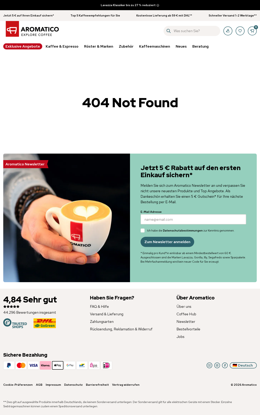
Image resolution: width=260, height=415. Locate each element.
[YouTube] (209, 365)
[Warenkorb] (252, 30)
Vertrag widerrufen (126, 385)
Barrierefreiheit (97, 385)
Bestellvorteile (188, 329)
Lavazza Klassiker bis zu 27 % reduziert (128, 5)
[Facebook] (225, 365)
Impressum (53, 385)
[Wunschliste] (240, 30)
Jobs (180, 336)
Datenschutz (73, 385)
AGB (39, 385)
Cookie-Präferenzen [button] (18, 385)
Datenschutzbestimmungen (183, 230)
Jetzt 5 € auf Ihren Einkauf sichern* (28, 15)
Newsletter (186, 321)
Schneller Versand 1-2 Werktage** (233, 15)
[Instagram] (217, 365)
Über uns (184, 306)
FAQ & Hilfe (99, 306)
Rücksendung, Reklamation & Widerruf (121, 329)
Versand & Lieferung (106, 314)
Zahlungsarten (102, 321)
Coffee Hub (186, 314)
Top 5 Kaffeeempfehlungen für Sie (95, 15)
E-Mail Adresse (151, 212)
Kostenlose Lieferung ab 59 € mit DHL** (164, 15)
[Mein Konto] (227, 30)
